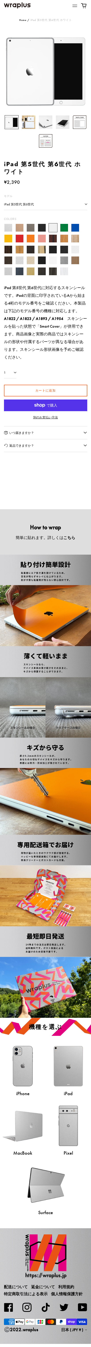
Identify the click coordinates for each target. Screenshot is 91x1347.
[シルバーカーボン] (19, 260)
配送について (16, 1286)
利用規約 (66, 1286)
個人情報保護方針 (67, 1293)
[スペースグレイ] (30, 227)
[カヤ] (30, 249)
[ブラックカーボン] (41, 260)
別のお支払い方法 (45, 417)
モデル (8, 196)
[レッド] (19, 238)
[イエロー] (8, 238)
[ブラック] (41, 227)
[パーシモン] (41, 249)
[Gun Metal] (64, 260)
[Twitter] (64, 1307)
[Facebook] (8, 1307)
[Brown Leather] (8, 260)
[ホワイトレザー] (75, 249)
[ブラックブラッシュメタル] (41, 271)
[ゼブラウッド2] (19, 249)
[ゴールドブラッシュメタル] (30, 271)
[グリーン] (64, 227)
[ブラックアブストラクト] (53, 271)
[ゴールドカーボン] (30, 260)
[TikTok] (45, 1307)
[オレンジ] (30, 238)
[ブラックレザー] (53, 249)
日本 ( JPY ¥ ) (72, 1329)
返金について (43, 1286)
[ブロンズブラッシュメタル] (75, 260)
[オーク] (64, 238)
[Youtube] (82, 1307)
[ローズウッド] (53, 238)
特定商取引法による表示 (26, 1293)
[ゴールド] (19, 227)
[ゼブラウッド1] (75, 238)
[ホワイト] (53, 227)
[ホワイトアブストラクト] (64, 271)
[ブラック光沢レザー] (64, 249)
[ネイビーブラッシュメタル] (19, 271)
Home (23, 20)
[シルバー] (8, 227)
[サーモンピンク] (41, 238)
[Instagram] (27, 1307)
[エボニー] (8, 249)
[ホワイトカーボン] (53, 260)
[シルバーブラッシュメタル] (8, 271)
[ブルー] (75, 227)
